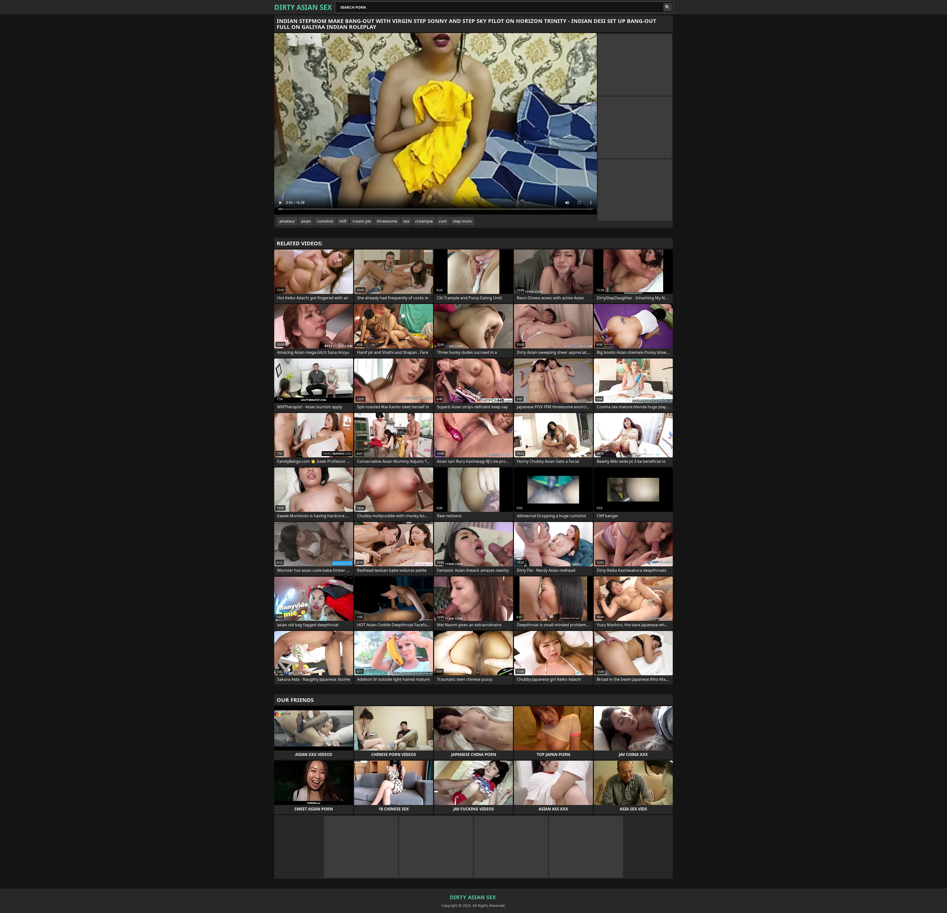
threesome (387, 221)
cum (443, 221)
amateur (287, 221)
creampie (424, 221)
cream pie (361, 221)
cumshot (325, 221)
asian (306, 221)
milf (342, 221)
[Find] (667, 7)
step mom (462, 221)
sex (406, 221)
